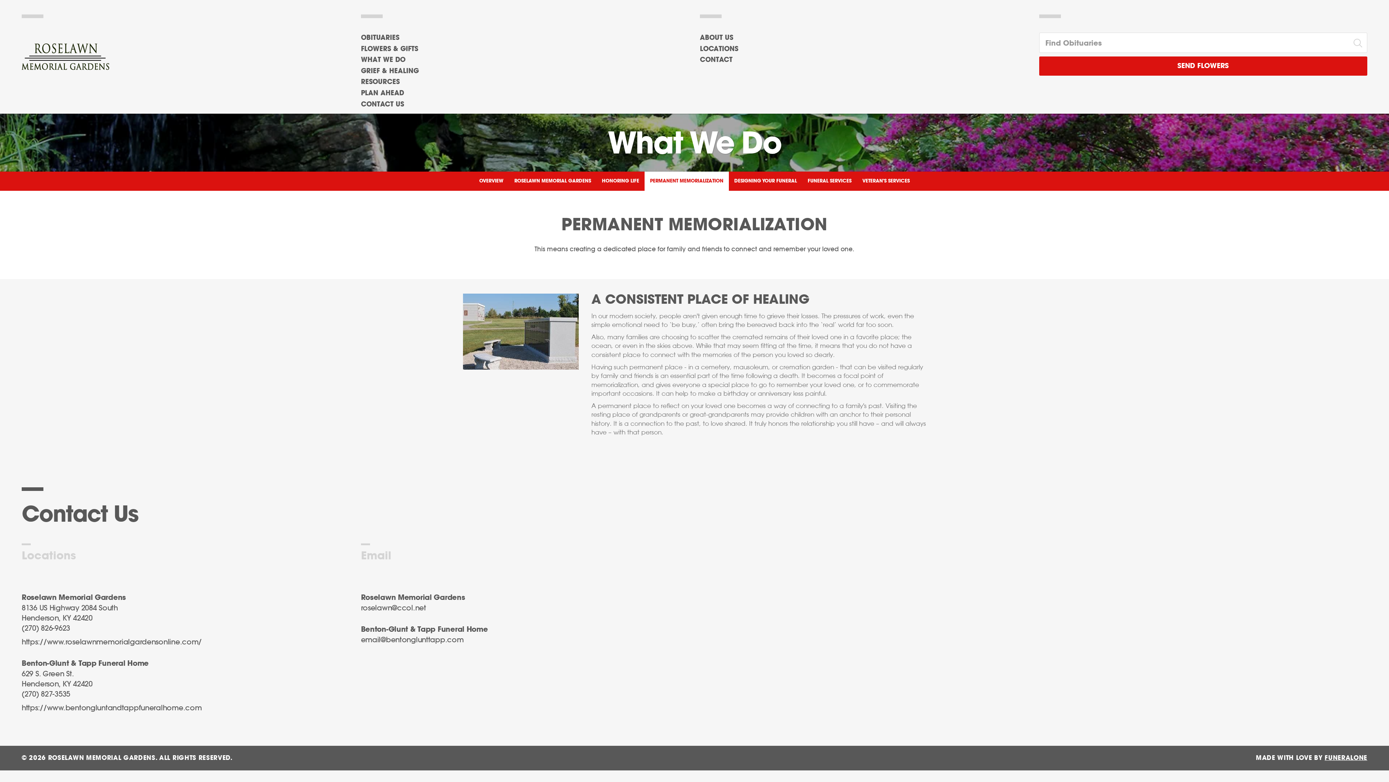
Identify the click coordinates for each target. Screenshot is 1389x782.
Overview (491, 181)
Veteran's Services (886, 181)
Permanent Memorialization (686, 181)
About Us (716, 38)
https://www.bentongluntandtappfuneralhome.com (111, 708)
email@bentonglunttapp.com (412, 640)
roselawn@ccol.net (393, 608)
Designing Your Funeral (765, 181)
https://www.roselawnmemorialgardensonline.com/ (112, 642)
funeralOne (1346, 758)
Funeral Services (829, 181)
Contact (716, 60)
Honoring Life (620, 181)
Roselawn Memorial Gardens (552, 181)
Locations (719, 49)
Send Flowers (1203, 66)
